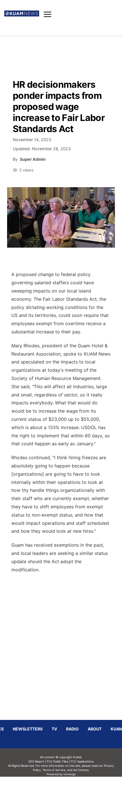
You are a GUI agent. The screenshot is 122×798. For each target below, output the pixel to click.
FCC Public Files (57, 761)
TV (54, 728)
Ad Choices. (81, 770)
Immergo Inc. (69, 787)
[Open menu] (47, 14)
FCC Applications (82, 761)
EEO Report (36, 761)
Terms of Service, (54, 770)
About (95, 728)
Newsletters (28, 728)
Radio (72, 728)
